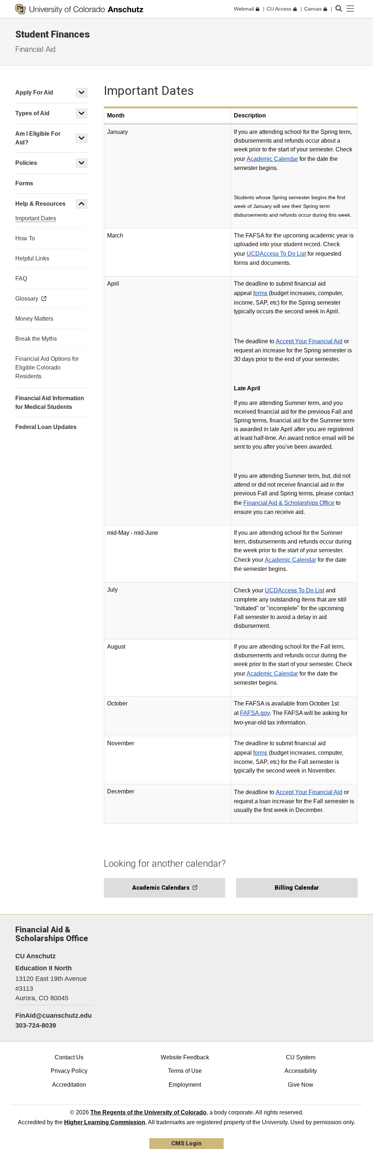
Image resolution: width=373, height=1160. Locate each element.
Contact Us (69, 1057)
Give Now (300, 1085)
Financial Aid (35, 49)
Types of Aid (32, 113)
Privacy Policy (69, 1071)
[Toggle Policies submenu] (81, 163)
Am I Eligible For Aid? (37, 138)
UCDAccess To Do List (276, 254)
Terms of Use (185, 1071)
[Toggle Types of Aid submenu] (81, 113)
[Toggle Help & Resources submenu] (81, 204)
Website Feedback (185, 1057)
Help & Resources (40, 204)
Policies (26, 163)
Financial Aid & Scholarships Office (288, 503)
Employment (185, 1085)
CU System (300, 1057)
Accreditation (69, 1085)
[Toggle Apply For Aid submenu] (81, 92)
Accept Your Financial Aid (309, 341)
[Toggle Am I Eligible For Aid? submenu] (81, 138)
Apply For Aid (34, 92)
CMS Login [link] (186, 1143)
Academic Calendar (272, 159)
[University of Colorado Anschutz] (79, 9)
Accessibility (300, 1071)
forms (260, 293)
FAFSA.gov (255, 713)
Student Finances (52, 34)
